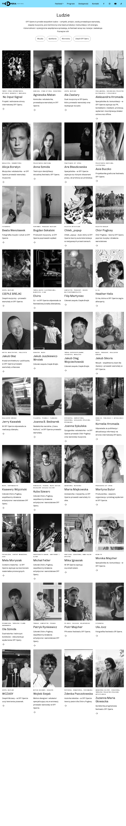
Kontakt (95, 4)
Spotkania (52, 39)
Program (71, 4)
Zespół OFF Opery (82, 39)
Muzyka (40, 39)
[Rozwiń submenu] (63, 3)
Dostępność (83, 4)
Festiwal (58, 4)
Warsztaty (66, 39)
